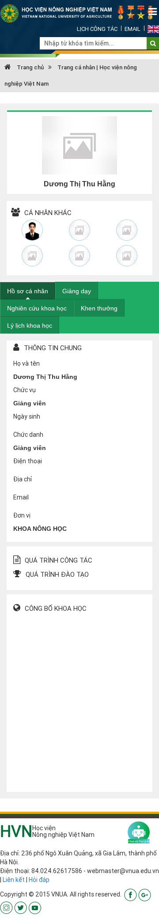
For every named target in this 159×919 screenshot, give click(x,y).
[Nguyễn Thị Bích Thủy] (126, 230)
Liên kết (14, 880)
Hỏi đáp (39, 880)
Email (132, 29)
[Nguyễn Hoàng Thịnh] (32, 230)
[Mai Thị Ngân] (79, 230)
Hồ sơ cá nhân (27, 291)
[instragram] (6, 907)
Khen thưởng (99, 308)
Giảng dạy (76, 291)
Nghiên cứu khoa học (37, 308)
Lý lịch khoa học (29, 325)
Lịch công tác (97, 29)
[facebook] (130, 894)
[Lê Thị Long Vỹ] (79, 255)
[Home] (79, 13)
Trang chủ (29, 67)
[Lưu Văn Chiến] (126, 255)
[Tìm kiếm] (153, 43)
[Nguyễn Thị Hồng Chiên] (32, 255)
